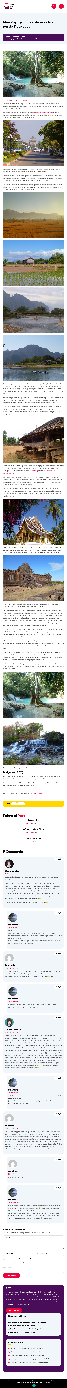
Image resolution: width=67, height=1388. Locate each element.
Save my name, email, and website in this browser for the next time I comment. (32, 1259)
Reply (59, 859)
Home (8, 36)
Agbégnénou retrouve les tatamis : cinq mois (24, 1329)
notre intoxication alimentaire (43, 113)
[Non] (65, 1383)
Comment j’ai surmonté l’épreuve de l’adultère (30, 1355)
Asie (14, 803)
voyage (21, 803)
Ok (34, 1385)
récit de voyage (19, 36)
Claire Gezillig (33, 471)
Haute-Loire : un (33, 838)
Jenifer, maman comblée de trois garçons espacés (27, 1322)
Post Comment (11, 1275)
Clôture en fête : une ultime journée (21, 1325)
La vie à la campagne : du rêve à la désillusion (30, 1348)
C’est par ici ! (38, 793)
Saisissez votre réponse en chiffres (14, 1263)
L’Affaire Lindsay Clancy (33, 829)
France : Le (33, 820)
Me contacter (14, 1310)
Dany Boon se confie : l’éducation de (21, 1332)
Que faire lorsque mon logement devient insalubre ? (33, 1362)
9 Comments (25, 101)
